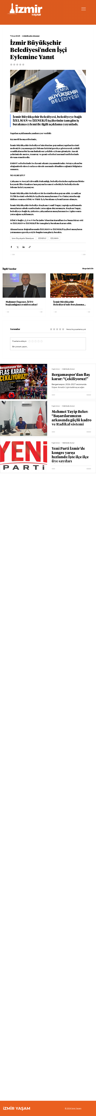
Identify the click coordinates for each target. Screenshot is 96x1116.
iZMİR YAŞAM (16, 1108)
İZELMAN (54, 238)
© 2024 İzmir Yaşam (73, 1108)
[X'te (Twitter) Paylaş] (17, 247)
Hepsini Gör (88, 269)
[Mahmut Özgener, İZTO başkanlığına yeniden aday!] (24, 285)
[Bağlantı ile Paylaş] (29, 247)
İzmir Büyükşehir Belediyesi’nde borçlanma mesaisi (68, 303)
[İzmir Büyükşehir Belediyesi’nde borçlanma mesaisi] (71, 285)
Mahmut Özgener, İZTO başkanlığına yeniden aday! (22, 303)
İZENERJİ (42, 238)
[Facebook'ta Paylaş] (11, 247)
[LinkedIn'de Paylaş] (23, 247)
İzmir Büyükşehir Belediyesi (23, 238)
